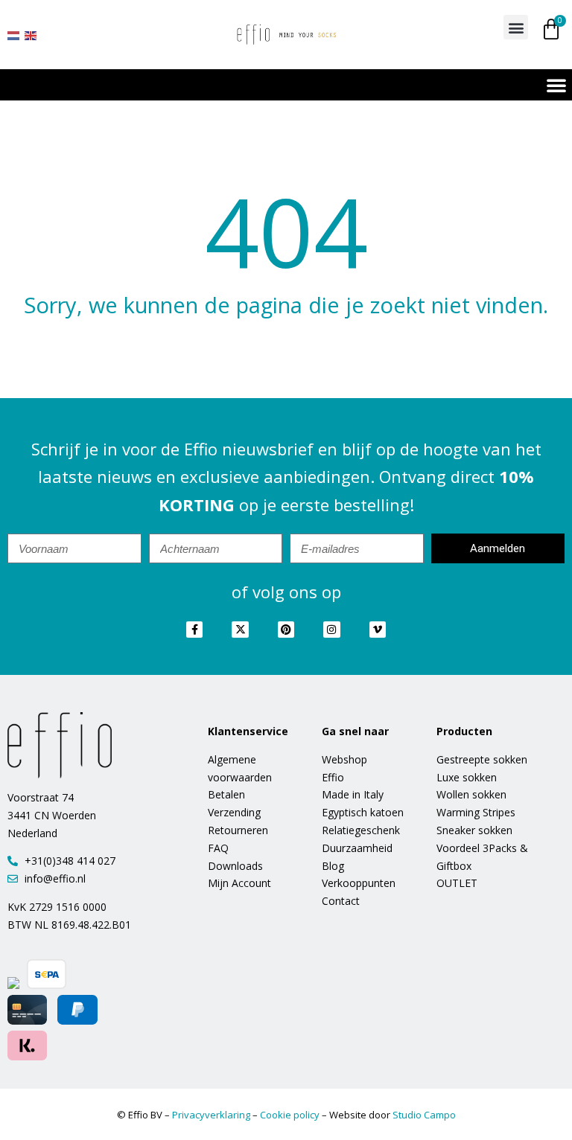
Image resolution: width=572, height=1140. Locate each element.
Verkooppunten (358, 883)
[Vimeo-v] (377, 629)
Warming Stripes (475, 812)
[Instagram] (331, 629)
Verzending (234, 812)
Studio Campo (424, 1114)
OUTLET (456, 883)
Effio (333, 777)
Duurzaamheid (357, 848)
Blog (333, 866)
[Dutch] (14, 34)
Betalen (226, 794)
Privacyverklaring (211, 1114)
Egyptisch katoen (363, 812)
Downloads (235, 866)
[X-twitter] (240, 629)
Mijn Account (239, 883)
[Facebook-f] (194, 629)
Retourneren (238, 830)
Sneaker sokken (474, 830)
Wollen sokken (471, 794)
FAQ (218, 848)
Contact (341, 901)
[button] (515, 27)
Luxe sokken (466, 777)
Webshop (344, 759)
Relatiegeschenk (361, 830)
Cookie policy (290, 1114)
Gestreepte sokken (481, 759)
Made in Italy (353, 794)
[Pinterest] (286, 629)
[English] (31, 34)
